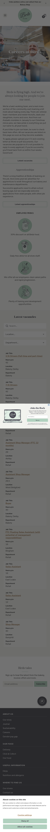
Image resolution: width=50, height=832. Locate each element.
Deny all (25, 821)
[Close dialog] (49, 405)
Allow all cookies (25, 827)
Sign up (37, 420)
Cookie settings (25, 815)
